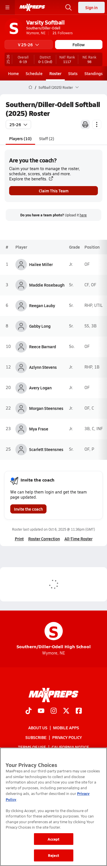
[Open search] (68, 7)
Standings (93, 73)
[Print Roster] (85, 124)
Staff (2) (46, 138)
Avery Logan (40, 387)
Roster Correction (44, 538)
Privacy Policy (67, 737)
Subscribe (36, 737)
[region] (53, 807)
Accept (54, 839)
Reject (53, 855)
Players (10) (20, 138)
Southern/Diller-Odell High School (54, 636)
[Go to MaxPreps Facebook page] (78, 711)
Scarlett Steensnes (46, 449)
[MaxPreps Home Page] (30, 87)
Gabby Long (40, 326)
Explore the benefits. (28, 179)
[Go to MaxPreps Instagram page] (53, 711)
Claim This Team (53, 191)
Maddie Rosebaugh (46, 284)
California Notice (70, 747)
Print (19, 538)
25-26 (15, 124)
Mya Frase (38, 428)
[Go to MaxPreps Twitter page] (66, 711)
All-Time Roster (78, 538)
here (83, 215)
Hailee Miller (41, 264)
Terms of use (32, 747)
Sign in (91, 7)
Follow (78, 44)
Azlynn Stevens (43, 367)
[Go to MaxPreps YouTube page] (41, 711)
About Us (37, 727)
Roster (55, 73)
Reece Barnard (42, 346)
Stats (73, 73)
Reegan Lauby (42, 305)
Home (13, 73)
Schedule (34, 73)
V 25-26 (25, 44)
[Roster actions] (96, 124)
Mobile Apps (66, 727)
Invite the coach (28, 509)
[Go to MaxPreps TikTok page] (28, 711)
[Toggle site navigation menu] (7, 7)
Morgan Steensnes (46, 408)
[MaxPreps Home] (32, 7)
